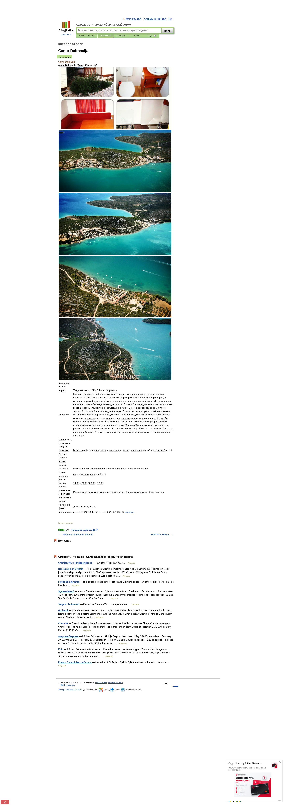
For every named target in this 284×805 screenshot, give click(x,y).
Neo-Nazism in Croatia (70, 568)
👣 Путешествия (68, 685)
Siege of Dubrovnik (69, 604)
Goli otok (63, 610)
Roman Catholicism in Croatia (75, 662)
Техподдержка (101, 682)
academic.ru (65, 34)
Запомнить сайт (133, 19)
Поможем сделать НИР (84, 530)
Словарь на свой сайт (155, 19)
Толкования (105, 36)
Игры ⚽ (152, 36)
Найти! (167, 30)
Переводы (121, 36)
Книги (136, 36)
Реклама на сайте (115, 682)
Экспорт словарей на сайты (70, 690)
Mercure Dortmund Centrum (78, 534)
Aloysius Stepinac (68, 636)
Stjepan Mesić (66, 591)
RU (170, 19)
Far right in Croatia (68, 581)
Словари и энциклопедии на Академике (103, 24)
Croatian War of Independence (75, 562)
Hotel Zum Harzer (160, 534)
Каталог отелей (87, 36)
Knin (60, 649)
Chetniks (63, 623)
